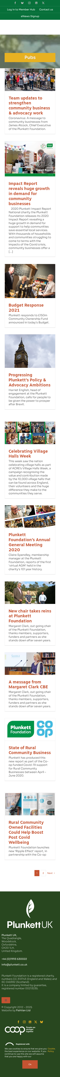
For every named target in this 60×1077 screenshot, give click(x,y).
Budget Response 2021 (26, 308)
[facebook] (18, 1022)
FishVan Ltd (23, 1010)
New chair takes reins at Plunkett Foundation (30, 616)
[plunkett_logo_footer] (30, 900)
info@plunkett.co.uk (14, 964)
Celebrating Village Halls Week (28, 454)
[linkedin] (30, 1022)
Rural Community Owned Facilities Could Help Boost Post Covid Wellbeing (26, 832)
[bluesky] (41, 1022)
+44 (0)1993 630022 (14, 959)
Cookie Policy (51, 1050)
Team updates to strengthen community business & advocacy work (29, 106)
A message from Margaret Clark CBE (28, 684)
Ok (30, 1064)
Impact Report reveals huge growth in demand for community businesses (29, 193)
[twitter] (35, 1022)
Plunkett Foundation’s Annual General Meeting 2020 (29, 542)
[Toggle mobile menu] (53, 27)
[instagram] (24, 1022)
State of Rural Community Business (30, 750)
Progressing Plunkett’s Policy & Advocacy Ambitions (29, 379)
